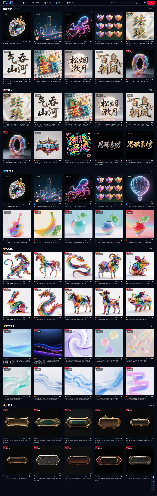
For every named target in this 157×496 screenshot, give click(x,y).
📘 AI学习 (59, 3)
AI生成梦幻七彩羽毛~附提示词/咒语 (136, 361)
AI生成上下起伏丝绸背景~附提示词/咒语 (106, 399)
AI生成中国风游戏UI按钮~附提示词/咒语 (137, 478)
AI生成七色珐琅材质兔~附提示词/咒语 (14, 319)
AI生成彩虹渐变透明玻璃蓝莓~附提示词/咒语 (108, 242)
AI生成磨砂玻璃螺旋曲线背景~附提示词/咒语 (77, 361)
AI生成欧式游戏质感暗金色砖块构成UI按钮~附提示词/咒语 (109, 441)
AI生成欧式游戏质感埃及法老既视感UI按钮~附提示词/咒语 (17, 441)
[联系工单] (153, 481)
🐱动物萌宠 (67, 41)
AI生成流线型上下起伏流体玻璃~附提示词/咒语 (47, 399)
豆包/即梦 (7, 14)
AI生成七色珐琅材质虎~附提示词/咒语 (14, 283)
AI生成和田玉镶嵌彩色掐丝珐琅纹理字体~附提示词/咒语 (139, 44)
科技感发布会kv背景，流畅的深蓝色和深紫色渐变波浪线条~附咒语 (47, 362)
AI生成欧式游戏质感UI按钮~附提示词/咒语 (15, 478)
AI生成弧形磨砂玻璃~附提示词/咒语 (13, 399)
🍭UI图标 (5, 438)
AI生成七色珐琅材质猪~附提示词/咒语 (136, 319)
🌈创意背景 (6, 358)
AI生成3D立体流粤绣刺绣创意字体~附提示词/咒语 (108, 82)
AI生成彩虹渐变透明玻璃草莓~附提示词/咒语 (138, 242)
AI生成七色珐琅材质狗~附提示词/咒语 (106, 319)
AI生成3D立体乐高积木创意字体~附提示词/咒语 (47, 81)
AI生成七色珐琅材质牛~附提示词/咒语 (75, 319)
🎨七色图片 (6, 281)
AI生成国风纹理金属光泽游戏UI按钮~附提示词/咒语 (108, 479)
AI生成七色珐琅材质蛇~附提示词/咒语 (75, 283)
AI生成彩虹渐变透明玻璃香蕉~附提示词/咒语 (46, 242)
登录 (145, 2)
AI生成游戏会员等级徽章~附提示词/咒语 (106, 43)
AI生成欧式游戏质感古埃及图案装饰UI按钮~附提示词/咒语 (47, 441)
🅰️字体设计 (129, 41)
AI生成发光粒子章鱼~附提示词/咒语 (75, 43)
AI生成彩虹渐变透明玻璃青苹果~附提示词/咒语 (78, 242)
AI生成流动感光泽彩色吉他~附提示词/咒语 (15, 242)
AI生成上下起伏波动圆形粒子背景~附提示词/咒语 (78, 399)
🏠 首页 (25, 3)
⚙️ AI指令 (35, 3)
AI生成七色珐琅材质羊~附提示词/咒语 (106, 283)
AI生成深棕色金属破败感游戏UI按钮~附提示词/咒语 (78, 479)
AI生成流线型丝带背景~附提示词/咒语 (136, 399)
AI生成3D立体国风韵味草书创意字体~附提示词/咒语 (139, 163)
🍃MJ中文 (70, 3)
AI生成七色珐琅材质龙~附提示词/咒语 (44, 319)
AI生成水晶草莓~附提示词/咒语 (12, 43)
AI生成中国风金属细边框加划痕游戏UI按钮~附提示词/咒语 (47, 479)
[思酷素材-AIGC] (10, 2)
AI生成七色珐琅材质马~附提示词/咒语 (44, 283)
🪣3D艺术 (36, 41)
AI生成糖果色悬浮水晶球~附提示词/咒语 (106, 361)
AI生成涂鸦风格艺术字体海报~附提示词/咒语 (77, 163)
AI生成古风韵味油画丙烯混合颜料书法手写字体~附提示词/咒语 (17, 82)
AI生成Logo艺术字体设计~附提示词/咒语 (45, 163)
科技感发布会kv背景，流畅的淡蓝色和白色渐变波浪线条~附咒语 (16, 362)
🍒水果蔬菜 (6, 41)
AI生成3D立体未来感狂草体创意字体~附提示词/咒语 (78, 82)
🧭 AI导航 (48, 3)
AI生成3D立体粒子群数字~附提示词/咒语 (137, 81)
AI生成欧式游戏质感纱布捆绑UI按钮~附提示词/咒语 (139, 441)
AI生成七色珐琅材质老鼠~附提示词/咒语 (137, 283)
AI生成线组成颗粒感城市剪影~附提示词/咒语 (46, 43)
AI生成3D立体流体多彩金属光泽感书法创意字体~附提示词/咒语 (109, 163)
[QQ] (153, 477)
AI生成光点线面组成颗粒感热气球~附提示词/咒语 (140, 206)
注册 (151, 2)
